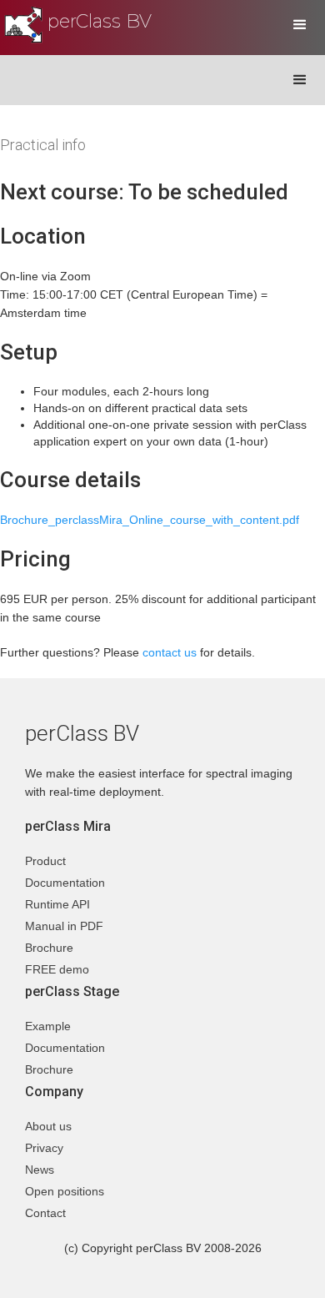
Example (48, 1026)
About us (48, 1126)
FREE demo (57, 969)
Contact (45, 1213)
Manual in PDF (64, 926)
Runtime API (57, 904)
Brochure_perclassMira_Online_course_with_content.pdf (149, 519)
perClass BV (100, 21)
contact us (169, 652)
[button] (300, 25)
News (39, 1169)
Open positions (64, 1191)
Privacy (44, 1148)
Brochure (49, 947)
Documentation (65, 882)
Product (45, 861)
